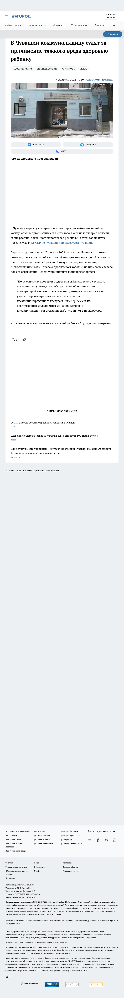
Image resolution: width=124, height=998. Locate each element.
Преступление (22, 68)
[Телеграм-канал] (88, 144)
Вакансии (99, 25)
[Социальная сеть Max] (62, 151)
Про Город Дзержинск (43, 843)
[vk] (15, 339)
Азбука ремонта (13, 25)
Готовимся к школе (37, 25)
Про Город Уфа (66, 839)
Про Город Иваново (41, 835)
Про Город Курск (13, 839)
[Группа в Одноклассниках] (98, 840)
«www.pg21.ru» (27, 885)
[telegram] (25, 339)
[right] (120, 25)
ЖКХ (83, 68)
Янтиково (68, 68)
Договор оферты (70, 867)
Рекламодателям (70, 871)
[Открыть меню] (7, 16)
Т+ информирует (79, 25)
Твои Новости (39, 831)
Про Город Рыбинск (41, 839)
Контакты (67, 863)
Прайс (37, 871)
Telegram (9, 863)
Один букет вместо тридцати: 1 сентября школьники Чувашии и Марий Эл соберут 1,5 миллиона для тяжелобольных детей (61, 452)
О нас (36, 863)
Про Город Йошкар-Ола (71, 831)
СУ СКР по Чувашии (44, 242)
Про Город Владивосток (71, 843)
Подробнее (91, 937)
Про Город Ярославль (70, 835)
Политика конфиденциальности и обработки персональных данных (36, 942)
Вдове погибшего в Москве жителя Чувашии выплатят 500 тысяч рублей (54, 437)
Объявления (39, 867)
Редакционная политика (16, 867)
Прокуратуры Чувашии (76, 242)
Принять (113, 34)
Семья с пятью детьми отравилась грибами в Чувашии (43, 424)
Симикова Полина (99, 79)
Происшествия (47, 68)
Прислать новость (111, 16)
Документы (59, 25)
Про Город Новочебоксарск (17, 831)
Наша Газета (11, 835)
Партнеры (10, 878)
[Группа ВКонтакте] (36, 144)
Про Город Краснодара (15, 851)
